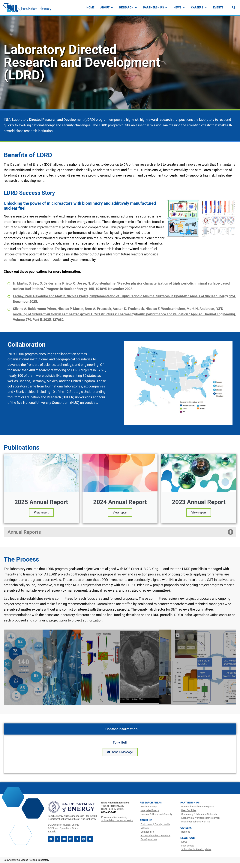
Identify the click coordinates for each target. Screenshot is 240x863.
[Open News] (183, 7)
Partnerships (190, 802)
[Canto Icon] (90, 839)
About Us (146, 820)
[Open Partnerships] (166, 7)
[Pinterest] (83, 839)
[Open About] (111, 7)
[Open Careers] (205, 7)
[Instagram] (70, 839)
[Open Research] (135, 7)
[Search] (233, 7)
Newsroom (187, 837)
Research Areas (151, 802)
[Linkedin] (77, 839)
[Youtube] (64, 839)
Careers (186, 827)
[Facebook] (51, 839)
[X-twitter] (57, 839)
